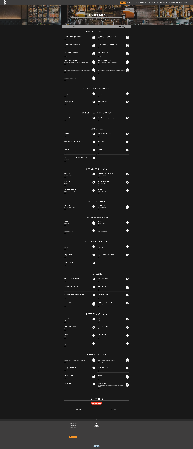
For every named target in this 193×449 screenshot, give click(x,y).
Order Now (123, 2)
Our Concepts (172, 2)
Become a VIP (179, 2)
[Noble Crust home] (5, 2)
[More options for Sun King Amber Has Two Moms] (93, 295)
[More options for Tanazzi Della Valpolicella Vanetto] (93, 158)
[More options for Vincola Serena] (93, 246)
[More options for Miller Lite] (93, 319)
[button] (129, 3)
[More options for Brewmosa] (93, 384)
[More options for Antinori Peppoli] (127, 182)
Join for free (121, 26)
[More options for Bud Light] (127, 319)
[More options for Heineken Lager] (127, 327)
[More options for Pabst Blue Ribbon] (93, 327)
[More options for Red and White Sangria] (93, 77)
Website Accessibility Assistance (96, 442)
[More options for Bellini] (127, 376)
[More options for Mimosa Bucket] (127, 384)
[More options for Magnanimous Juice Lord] (93, 287)
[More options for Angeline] (93, 93)
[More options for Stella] (93, 335)
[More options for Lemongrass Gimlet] (93, 61)
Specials (165, 2)
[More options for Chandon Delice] (127, 246)
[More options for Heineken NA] (127, 343)
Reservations (143, 2)
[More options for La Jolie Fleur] (93, 263)
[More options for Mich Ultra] (93, 303)
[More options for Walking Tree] (127, 287)
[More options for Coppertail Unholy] (127, 295)
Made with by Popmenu (51, 420)
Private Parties (151, 2)
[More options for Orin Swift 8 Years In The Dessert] (93, 142)
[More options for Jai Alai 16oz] (127, 335)
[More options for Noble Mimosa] (93, 376)
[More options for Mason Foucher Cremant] (127, 255)
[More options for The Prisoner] (127, 142)
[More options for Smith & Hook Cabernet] (127, 174)
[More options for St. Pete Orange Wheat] (93, 279)
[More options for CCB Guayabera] (127, 279)
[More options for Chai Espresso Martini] (127, 359)
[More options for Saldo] (127, 190)
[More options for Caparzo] (127, 150)
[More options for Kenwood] (93, 134)
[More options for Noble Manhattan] (127, 69)
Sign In (185, 2)
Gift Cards (159, 2)
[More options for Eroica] (127, 222)
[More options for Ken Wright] (127, 93)
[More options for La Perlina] (127, 206)
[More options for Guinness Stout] (93, 343)
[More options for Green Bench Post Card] (127, 303)
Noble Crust (96, 425)
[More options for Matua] (127, 118)
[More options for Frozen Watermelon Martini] (127, 37)
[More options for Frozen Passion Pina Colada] (93, 37)
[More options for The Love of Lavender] (93, 53)
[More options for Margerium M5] (93, 102)
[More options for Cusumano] (93, 182)
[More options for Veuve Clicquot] (93, 255)
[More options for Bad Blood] (93, 69)
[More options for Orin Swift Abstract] (127, 134)
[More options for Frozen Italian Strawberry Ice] (127, 45)
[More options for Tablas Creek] (127, 102)
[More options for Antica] (93, 150)
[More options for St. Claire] (93, 206)
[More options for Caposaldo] (93, 118)
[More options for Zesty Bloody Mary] (127, 368)
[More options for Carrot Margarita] (93, 368)
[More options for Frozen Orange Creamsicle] (93, 45)
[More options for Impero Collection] (93, 190)
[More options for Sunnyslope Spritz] (127, 53)
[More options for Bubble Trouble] (93, 359)
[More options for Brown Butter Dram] (127, 61)
